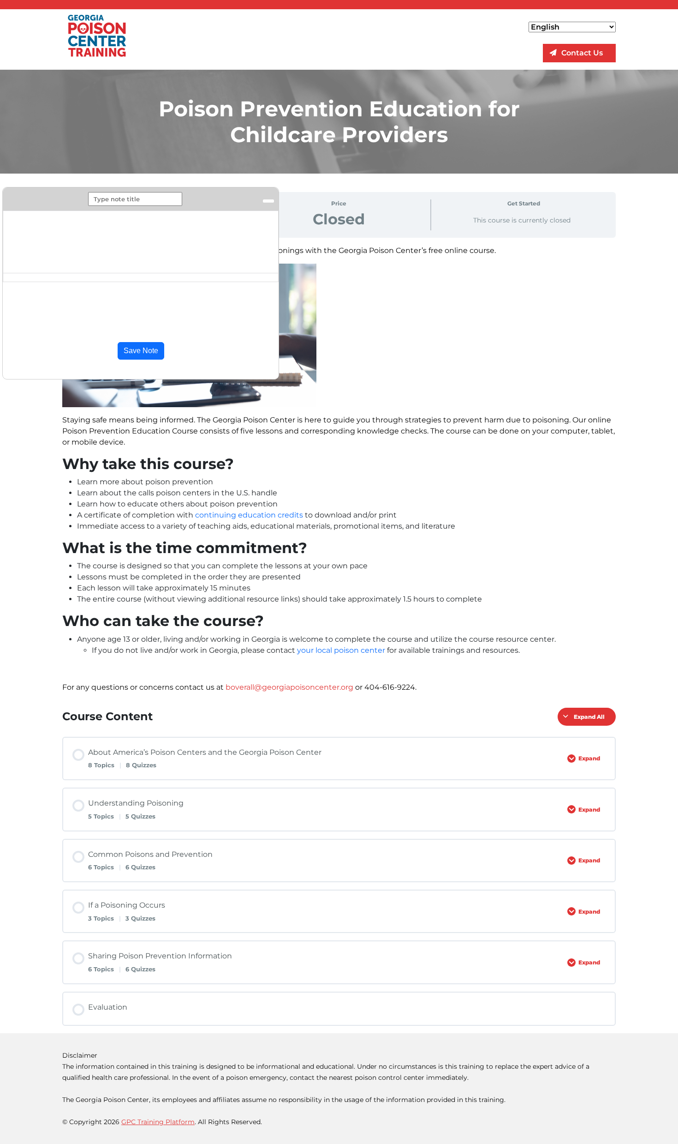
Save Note (141, 351)
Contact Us (582, 52)
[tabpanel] (339, 468)
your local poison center (341, 650)
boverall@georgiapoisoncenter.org (289, 687)
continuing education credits (249, 515)
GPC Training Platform (158, 1122)
